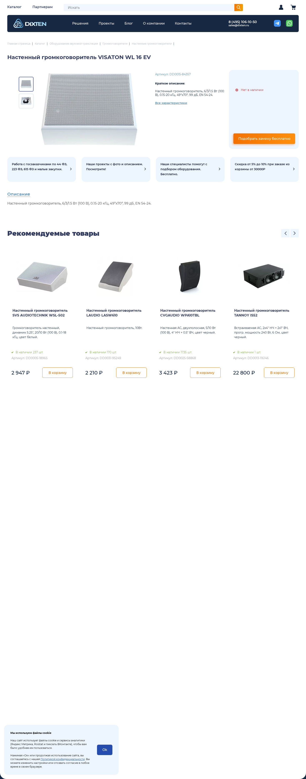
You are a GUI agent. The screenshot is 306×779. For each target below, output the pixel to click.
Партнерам (42, 7)
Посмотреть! (116, 169)
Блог (128, 23)
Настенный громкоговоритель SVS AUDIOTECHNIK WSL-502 (40, 313)
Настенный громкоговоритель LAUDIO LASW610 (114, 313)
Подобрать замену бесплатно (264, 139)
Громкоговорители (114, 43)
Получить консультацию (190, 169)
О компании (154, 23)
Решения (80, 23)
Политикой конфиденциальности (63, 759)
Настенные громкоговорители (152, 43)
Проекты (106, 23)
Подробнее (41, 169)
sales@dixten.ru (239, 25)
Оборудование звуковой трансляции (74, 43)
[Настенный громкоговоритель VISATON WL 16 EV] (89, 109)
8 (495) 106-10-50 (243, 22)
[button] (285, 233)
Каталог (14, 7)
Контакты (183, 23)
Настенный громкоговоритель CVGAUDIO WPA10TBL (187, 313)
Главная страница (18, 43)
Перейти (264, 169)
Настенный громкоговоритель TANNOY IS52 (261, 313)
